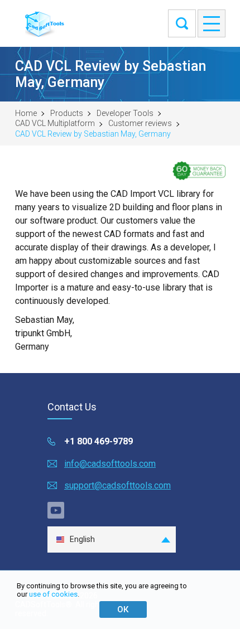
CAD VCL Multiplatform (55, 123)
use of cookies (53, 594)
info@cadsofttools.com (110, 463)
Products (66, 113)
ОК (122, 609)
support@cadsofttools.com (117, 485)
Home (26, 113)
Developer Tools (125, 113)
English (82, 539)
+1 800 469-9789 (98, 441)
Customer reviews (140, 123)
